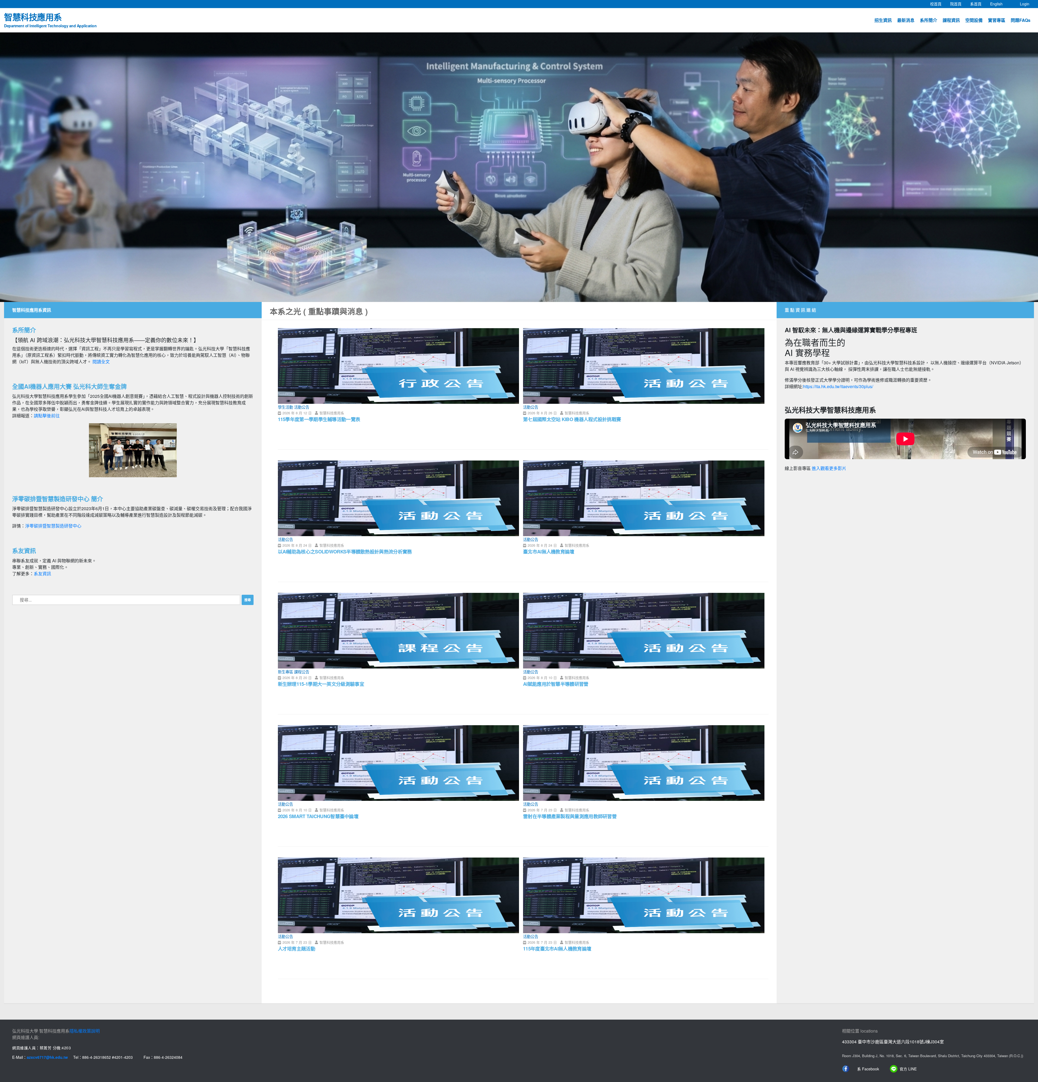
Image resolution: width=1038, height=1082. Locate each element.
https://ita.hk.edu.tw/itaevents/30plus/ (838, 386)
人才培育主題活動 (296, 948)
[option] (519, 167)
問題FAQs (1020, 20)
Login (1024, 3)
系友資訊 (42, 573)
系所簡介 (928, 20)
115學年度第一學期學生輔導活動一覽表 (319, 419)
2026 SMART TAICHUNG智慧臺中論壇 (318, 816)
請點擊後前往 (47, 415)
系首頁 (978, 3)
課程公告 (301, 671)
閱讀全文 (101, 361)
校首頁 (938, 3)
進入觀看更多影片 (829, 468)
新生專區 (285, 671)
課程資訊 (951, 20)
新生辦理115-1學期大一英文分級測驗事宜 (321, 683)
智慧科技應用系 (50, 19)
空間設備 (974, 20)
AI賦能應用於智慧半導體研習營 (555, 683)
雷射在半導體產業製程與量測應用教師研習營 (570, 816)
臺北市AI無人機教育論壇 (548, 551)
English (998, 3)
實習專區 (996, 20)
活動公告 (301, 407)
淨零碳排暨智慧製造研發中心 (53, 526)
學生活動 (285, 407)
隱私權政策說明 (84, 1031)
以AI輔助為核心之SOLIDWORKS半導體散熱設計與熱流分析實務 (345, 551)
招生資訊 (883, 20)
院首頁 (958, 3)
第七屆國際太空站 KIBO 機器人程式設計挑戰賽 (572, 419)
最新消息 (905, 20)
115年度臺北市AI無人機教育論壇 (557, 948)
